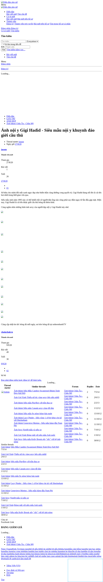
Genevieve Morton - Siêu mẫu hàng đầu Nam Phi (32, 490)
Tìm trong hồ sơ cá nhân (60, 24)
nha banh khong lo (19, 554)
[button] (3, 5)
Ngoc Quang (6, 549)
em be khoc (67, 551)
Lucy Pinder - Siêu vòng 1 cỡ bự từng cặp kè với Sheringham (37, 483)
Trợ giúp (10, 572)
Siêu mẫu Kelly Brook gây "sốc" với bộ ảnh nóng (31, 512)
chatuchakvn (7, 332)
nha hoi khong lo (35, 554)
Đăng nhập (5, 64)
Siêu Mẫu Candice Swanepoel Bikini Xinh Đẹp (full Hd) (35, 447)
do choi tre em (48, 551)
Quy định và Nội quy (15, 570)
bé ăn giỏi (45, 549)
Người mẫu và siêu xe (28, 430)
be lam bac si (91, 549)
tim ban (28, 551)
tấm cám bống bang (77, 549)
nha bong (65, 549)
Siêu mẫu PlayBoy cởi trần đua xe (33, 403)
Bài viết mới (11, 14)
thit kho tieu (86, 556)
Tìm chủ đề (22, 14)
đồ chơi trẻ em (38, 556)
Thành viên (11, 21)
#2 (7, 371)
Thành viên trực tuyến (23, 24)
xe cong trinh (19, 551)
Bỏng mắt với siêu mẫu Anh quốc (34, 435)
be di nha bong (92, 551)
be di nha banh (79, 551)
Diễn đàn (10, 12)
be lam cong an (50, 556)
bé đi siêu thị (35, 549)
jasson (21, 142)
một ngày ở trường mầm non (85, 554)
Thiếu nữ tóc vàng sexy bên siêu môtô (36, 397)
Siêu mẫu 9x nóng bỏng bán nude (33, 413)
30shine (62, 554)
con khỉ (56, 554)
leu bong (9, 551)
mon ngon (25, 549)
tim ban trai (36, 551)
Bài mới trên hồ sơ (25, 19)
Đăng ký (10, 24)
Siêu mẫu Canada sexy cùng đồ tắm (34, 408)
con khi (69, 554)
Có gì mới (10, 16)
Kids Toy (16, 549)
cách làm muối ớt (23, 558)
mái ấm (78, 556)
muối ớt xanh (10, 558)
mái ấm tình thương (66, 556)
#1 (7, 188)
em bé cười (27, 556)
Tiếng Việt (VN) (13, 565)
